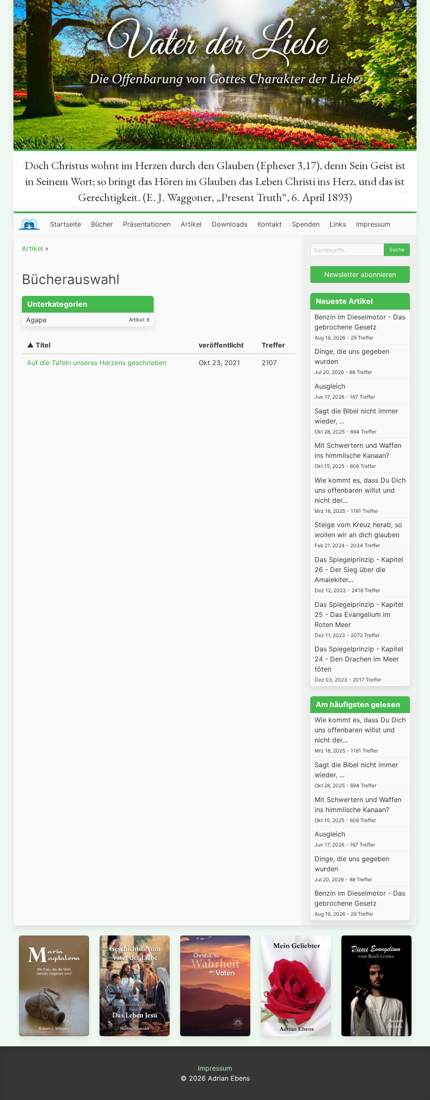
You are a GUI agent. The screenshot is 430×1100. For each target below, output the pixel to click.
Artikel (191, 224)
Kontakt (269, 224)
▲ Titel (38, 345)
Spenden (306, 224)
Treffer (273, 345)
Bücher (102, 224)
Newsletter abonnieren (360, 274)
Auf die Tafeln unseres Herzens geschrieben (96, 362)
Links (338, 224)
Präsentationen (146, 224)
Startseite (65, 224)
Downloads (229, 224)
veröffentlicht (221, 345)
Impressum (373, 224)
